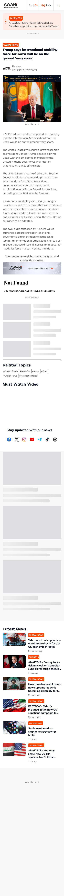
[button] (5, 19)
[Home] (10, 5)
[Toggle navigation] (58, 5)
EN (36, 5)
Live (48, 5)
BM (30, 5)
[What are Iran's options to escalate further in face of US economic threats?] (14, 639)
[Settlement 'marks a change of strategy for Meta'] (14, 727)
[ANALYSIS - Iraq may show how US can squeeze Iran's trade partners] (14, 749)
